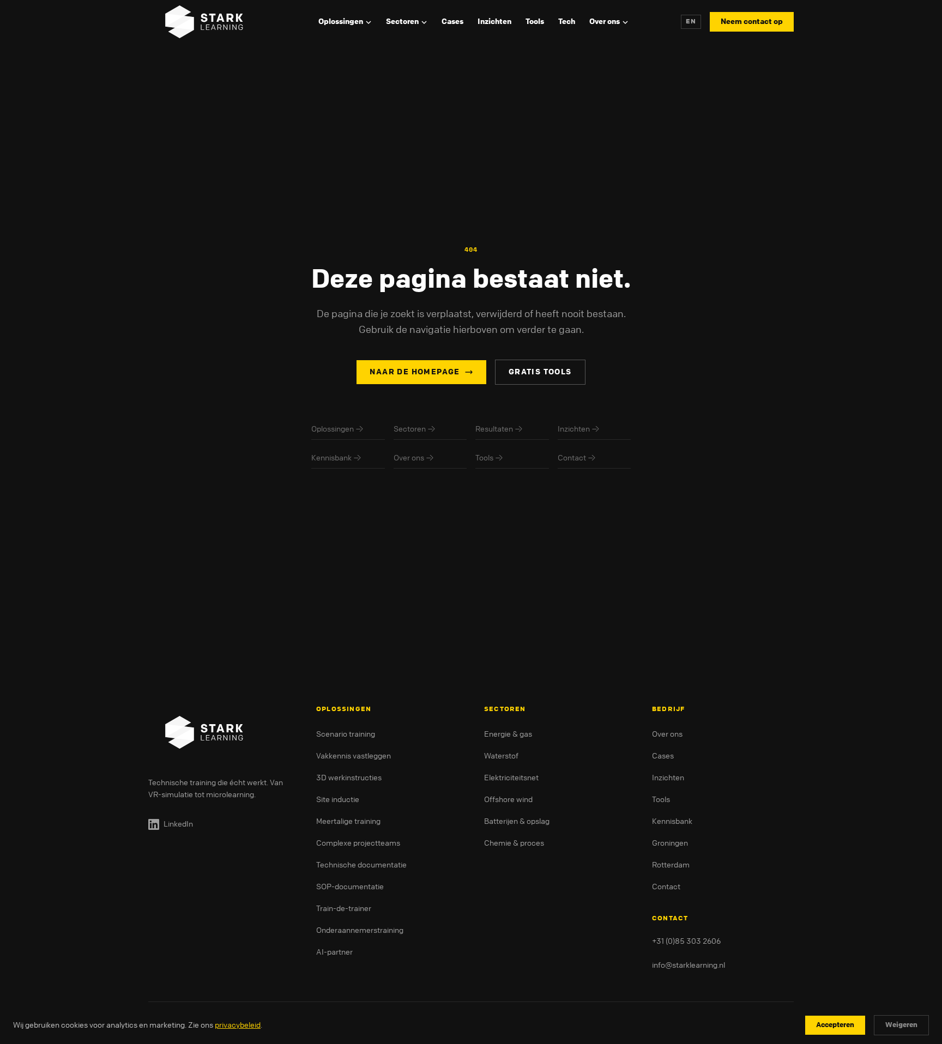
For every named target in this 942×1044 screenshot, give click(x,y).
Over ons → (414, 458)
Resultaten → (499, 429)
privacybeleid (238, 1025)
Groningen (670, 843)
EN (691, 21)
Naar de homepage (415, 372)
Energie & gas (508, 734)
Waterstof (501, 756)
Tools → (489, 458)
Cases (452, 21)
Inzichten (494, 21)
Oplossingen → (337, 429)
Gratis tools (540, 372)
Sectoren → (415, 429)
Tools (535, 21)
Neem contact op (752, 21)
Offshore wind (508, 799)
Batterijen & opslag (517, 821)
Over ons (604, 21)
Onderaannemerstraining (359, 930)
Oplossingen (340, 21)
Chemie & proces (514, 843)
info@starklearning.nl (688, 965)
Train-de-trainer (343, 908)
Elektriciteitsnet (511, 777)
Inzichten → (579, 429)
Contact (666, 886)
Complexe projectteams (358, 843)
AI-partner (334, 952)
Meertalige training (348, 821)
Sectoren (402, 21)
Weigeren (901, 1025)
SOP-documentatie (350, 886)
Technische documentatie (361, 865)
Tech (566, 21)
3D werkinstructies (349, 777)
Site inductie (337, 799)
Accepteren (835, 1025)
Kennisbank (672, 821)
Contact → (577, 458)
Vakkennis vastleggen (353, 756)
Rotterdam (671, 865)
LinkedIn (178, 824)
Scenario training (345, 734)
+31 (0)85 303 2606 (686, 941)
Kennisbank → (336, 458)
